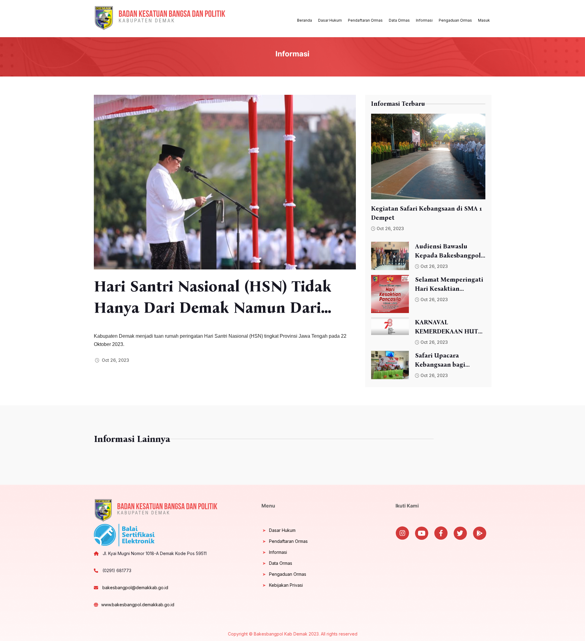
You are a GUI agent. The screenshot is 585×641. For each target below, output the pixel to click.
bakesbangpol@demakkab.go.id (134, 587)
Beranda (304, 20)
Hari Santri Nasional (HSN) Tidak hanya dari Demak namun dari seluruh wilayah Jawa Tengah (213, 297)
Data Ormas (399, 20)
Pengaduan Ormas (455, 20)
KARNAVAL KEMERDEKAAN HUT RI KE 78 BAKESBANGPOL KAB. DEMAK (447, 327)
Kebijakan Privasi (286, 585)
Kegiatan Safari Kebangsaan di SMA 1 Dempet (426, 213)
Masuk (484, 20)
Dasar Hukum (330, 20)
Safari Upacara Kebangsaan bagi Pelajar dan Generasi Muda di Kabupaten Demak (445, 360)
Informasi (424, 20)
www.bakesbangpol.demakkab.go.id (137, 604)
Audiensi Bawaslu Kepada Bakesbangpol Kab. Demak (448, 251)
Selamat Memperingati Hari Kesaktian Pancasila (449, 284)
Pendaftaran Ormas (365, 20)
